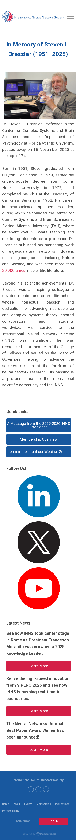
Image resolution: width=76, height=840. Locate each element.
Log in (53, 821)
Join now (22, 821)
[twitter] (31, 789)
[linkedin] (38, 789)
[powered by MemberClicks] (38, 834)
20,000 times (13, 270)
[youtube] (46, 789)
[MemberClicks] (33, 17)
